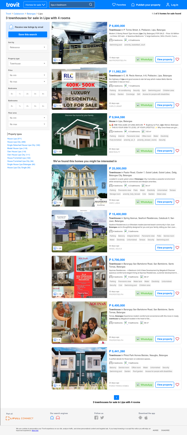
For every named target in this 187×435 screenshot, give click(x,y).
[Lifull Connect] (19, 419)
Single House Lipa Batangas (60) (21, 164)
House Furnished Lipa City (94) (20, 161)
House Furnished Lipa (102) (19, 157)
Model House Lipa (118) (17, 148)
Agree (155, 430)
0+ (12, 93)
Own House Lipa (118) (16, 151)
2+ (28, 93)
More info (35, 430)
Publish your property (148, 4)
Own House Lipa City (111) (18, 154)
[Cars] (58, 418)
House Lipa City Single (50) (18, 167)
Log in (174, 4)
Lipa (40, 13)
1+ (20, 93)
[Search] (90, 5)
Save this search (28, 34)
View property (164, 59)
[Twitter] (102, 418)
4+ (43, 93)
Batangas (31, 13)
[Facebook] (96, 418)
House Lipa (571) (14, 138)
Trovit (8, 13)
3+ (35, 93)
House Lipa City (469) (16, 141)
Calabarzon (19, 13)
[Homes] (52, 418)
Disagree (165, 430)
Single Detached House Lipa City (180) (23, 145)
